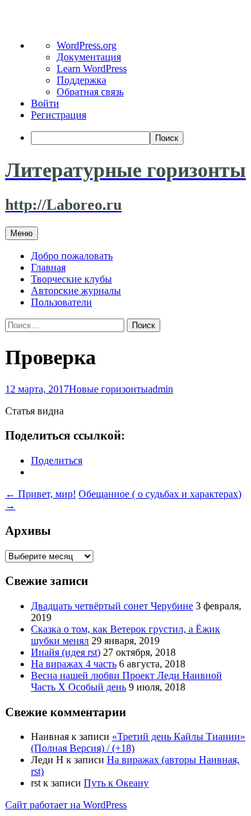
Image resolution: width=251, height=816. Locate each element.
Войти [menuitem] (45, 103)
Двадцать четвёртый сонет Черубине (112, 605)
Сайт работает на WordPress (66, 804)
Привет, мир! (40, 493)
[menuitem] (138, 138)
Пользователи (61, 302)
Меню (21, 233)
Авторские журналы (76, 290)
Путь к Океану (116, 782)
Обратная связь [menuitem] (90, 91)
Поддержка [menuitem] (81, 80)
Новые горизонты (108, 389)
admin (160, 389)
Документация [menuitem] (89, 56)
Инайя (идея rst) (65, 652)
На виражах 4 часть (73, 663)
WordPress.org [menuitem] (86, 45)
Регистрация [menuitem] (58, 114)
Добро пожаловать (72, 255)
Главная (48, 267)
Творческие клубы (71, 279)
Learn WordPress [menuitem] (92, 68)
